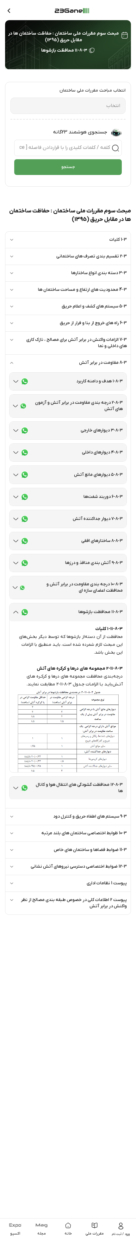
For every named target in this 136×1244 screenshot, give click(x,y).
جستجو (68, 167)
